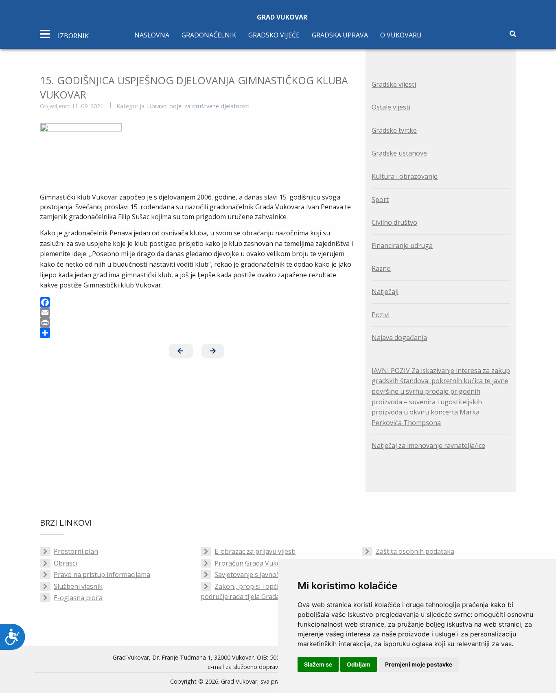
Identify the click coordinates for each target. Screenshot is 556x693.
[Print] (196, 323)
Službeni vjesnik (78, 586)
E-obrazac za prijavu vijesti (255, 551)
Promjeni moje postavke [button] (418, 664)
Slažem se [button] (318, 664)
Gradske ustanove (399, 153)
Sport (380, 199)
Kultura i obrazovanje (405, 176)
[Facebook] (196, 302)
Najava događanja (399, 337)
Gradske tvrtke (394, 130)
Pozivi (381, 314)
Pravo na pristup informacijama (102, 574)
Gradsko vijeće (274, 35)
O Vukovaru (401, 35)
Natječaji (385, 291)
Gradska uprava (340, 35)
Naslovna (151, 35)
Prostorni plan (76, 551)
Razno (381, 268)
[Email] (196, 312)
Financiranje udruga (402, 245)
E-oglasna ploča (78, 597)
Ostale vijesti (391, 107)
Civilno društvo (394, 222)
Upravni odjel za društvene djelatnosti (198, 106)
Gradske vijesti (394, 84)
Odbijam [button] (358, 664)
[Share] (196, 333)
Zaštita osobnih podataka (415, 551)
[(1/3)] (81, 153)
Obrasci (65, 563)
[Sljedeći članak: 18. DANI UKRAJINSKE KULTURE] (212, 351)
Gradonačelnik (209, 35)
